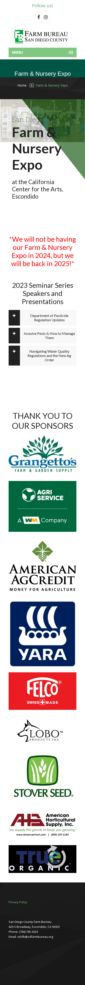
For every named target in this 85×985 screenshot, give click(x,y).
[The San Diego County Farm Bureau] (43, 36)
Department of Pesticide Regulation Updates (49, 317)
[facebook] (38, 17)
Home (22, 85)
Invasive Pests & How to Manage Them (49, 335)
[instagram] (46, 17)
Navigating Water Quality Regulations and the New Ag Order (49, 355)
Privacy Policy (18, 902)
